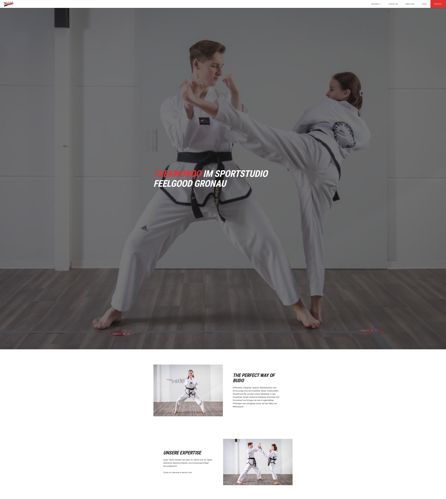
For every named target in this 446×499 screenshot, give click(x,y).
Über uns (409, 4)
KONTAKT (438, 4)
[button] (376, 4)
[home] (8, 4)
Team (424, 4)
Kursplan (393, 4)
